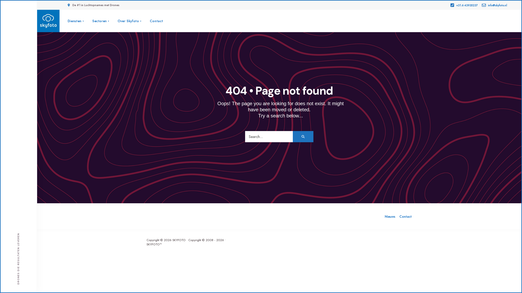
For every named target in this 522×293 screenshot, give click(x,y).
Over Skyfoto (128, 21)
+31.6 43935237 (467, 5)
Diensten (75, 21)
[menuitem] (76, 20)
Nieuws (390, 216)
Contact (156, 21)
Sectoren (99, 21)
